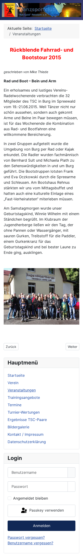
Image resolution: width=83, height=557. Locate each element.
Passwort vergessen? (26, 537)
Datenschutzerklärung (27, 441)
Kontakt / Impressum (26, 434)
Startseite (16, 375)
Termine (14, 405)
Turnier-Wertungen (24, 412)
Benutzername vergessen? (30, 543)
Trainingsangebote (24, 397)
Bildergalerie (18, 427)
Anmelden (41, 525)
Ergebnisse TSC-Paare (27, 419)
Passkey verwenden (46, 510)
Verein (13, 382)
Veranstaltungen (22, 390)
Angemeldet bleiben (30, 498)
